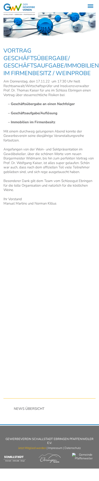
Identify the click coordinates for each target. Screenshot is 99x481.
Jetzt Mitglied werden (32, 448)
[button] (49, 236)
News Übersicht (29, 408)
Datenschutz (72, 448)
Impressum (55, 448)
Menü (89, 3)
